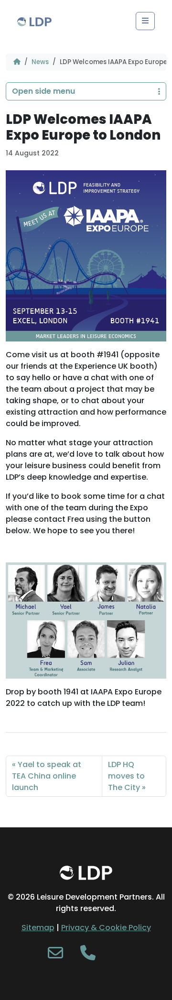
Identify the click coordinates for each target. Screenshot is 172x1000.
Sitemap (38, 927)
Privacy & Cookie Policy (106, 927)
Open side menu (43, 91)
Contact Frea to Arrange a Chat (75, 553)
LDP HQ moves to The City (126, 776)
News (40, 61)
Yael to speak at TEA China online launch (46, 776)
